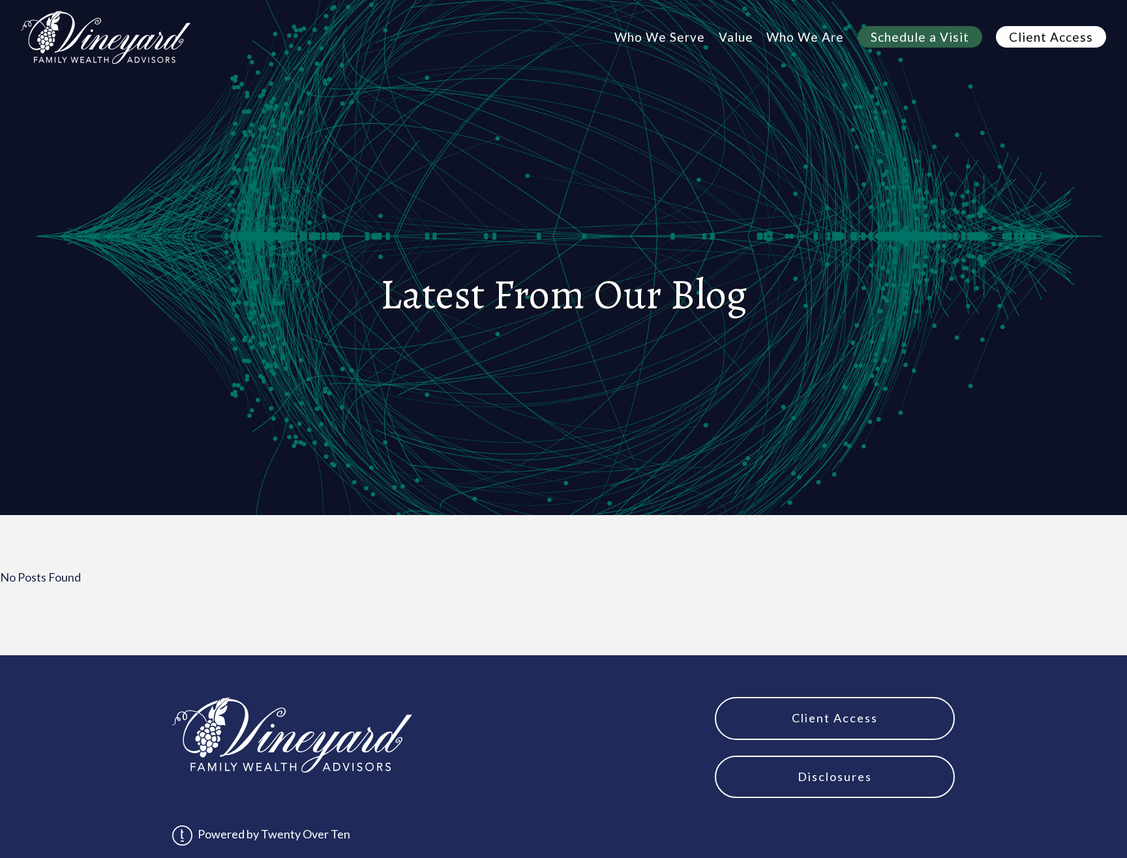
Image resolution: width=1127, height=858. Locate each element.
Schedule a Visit (920, 36)
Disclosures (835, 776)
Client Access (1051, 36)
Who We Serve (659, 36)
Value (736, 36)
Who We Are (805, 36)
